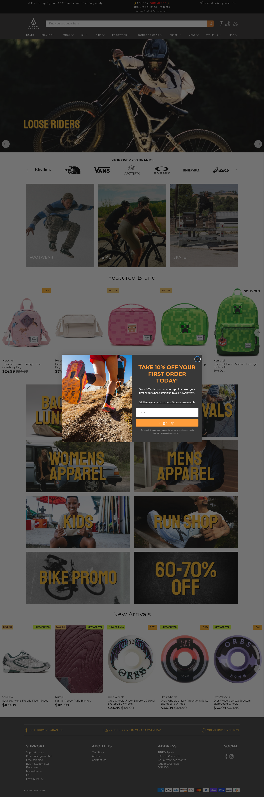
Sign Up (167, 423)
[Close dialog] (197, 359)
